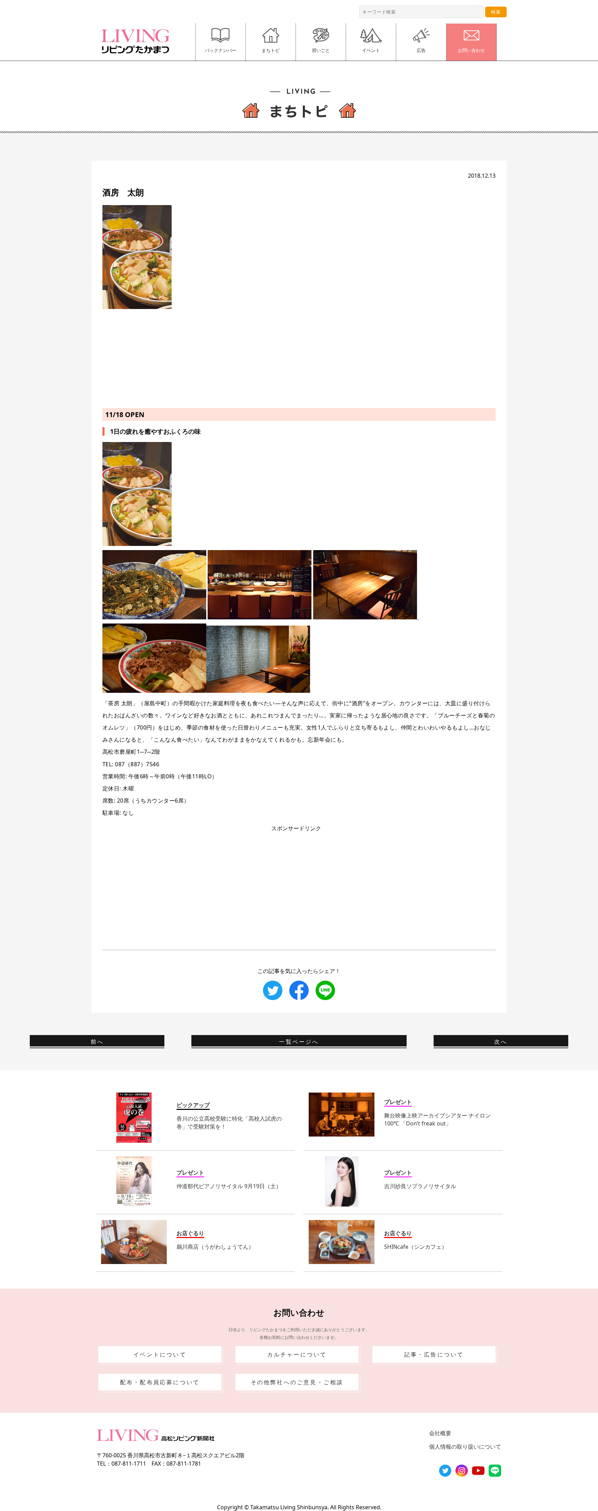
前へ (97, 1041)
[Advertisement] (299, 357)
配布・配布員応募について (160, 1382)
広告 (421, 50)
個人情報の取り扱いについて (465, 1446)
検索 (496, 12)
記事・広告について (434, 1354)
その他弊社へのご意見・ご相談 (297, 1382)
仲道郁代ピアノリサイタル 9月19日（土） (228, 1186)
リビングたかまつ (137, 41)
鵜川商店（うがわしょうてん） (215, 1247)
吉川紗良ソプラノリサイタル (420, 1186)
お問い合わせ (471, 50)
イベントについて (160, 1354)
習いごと (321, 50)
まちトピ (271, 50)
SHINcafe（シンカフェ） (415, 1247)
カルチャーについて (297, 1354)
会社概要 (440, 1433)
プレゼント (398, 1102)
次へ (500, 1041)
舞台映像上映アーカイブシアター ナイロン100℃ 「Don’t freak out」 (437, 1119)
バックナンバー (220, 50)
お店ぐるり (190, 1233)
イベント (371, 50)
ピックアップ (193, 1105)
